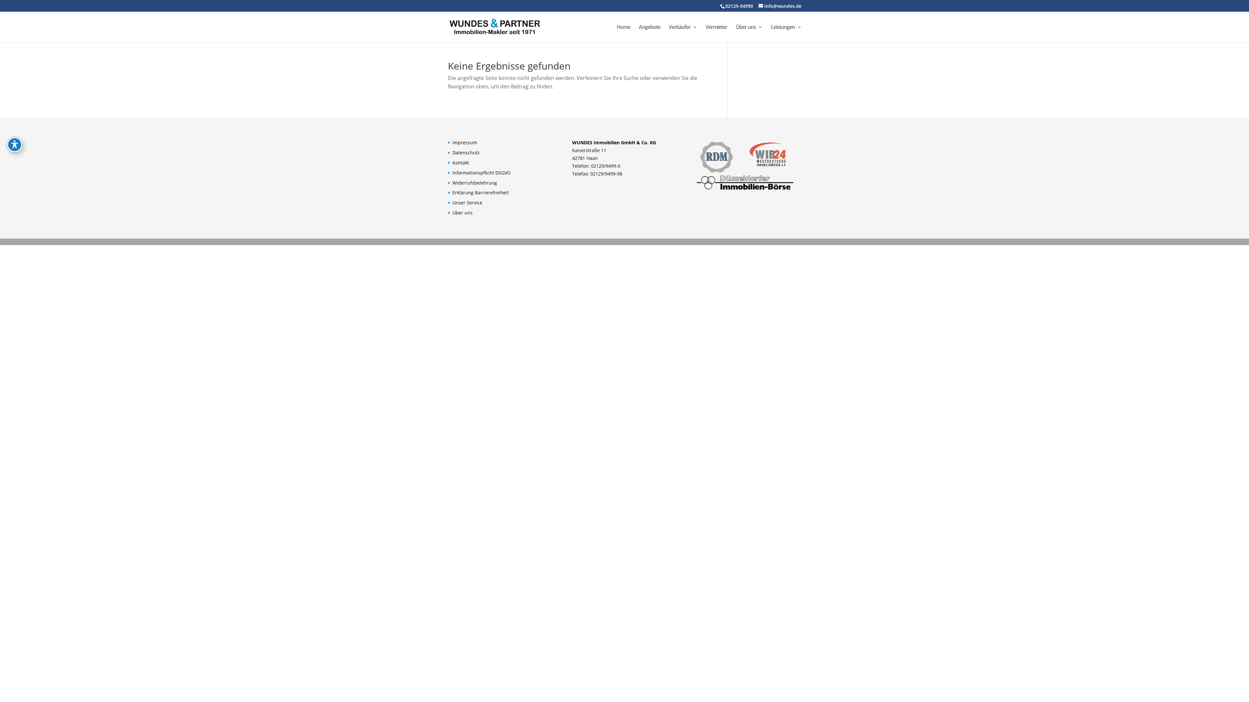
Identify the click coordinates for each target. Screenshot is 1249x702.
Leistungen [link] (783, 28)
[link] (494, 26)
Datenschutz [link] (466, 153)
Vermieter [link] (716, 28)
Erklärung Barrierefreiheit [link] (480, 192)
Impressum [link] (464, 142)
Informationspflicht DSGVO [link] (481, 173)
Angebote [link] (649, 28)
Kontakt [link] (460, 163)
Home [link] (623, 28)
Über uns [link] (746, 28)
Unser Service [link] (467, 203)
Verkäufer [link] (680, 28)
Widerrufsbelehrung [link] (474, 183)
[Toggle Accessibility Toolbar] (14, 144)
